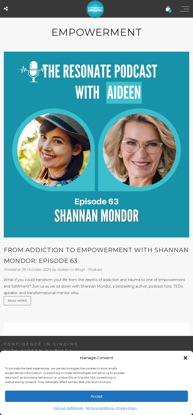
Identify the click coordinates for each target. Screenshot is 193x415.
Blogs (80, 269)
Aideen (63, 269)
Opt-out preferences (68, 408)
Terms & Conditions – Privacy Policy (111, 408)
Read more (17, 300)
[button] (185, 357)
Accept (96, 396)
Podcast (95, 269)
